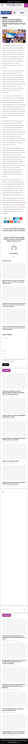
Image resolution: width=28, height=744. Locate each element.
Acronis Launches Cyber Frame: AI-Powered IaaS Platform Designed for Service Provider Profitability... (14, 661)
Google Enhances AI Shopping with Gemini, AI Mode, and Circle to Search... (14, 439)
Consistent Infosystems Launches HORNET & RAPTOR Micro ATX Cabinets (14, 483)
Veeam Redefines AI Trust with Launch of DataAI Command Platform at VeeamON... (13, 732)
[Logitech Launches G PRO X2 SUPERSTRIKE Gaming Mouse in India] (14, 406)
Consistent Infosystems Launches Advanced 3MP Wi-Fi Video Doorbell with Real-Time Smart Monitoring (13, 392)
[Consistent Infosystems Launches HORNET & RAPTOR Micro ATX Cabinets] (14, 473)
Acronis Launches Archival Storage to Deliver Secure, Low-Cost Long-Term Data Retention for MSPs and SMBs (14, 327)
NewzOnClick (6, 28)
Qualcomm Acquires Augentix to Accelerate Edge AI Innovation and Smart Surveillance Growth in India (13, 282)
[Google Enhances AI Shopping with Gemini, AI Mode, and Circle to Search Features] (14, 428)
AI (12, 203)
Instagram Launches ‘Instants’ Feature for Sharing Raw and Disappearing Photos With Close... (13, 686)
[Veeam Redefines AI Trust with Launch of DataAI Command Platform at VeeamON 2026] (14, 722)
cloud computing (6, 203)
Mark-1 (18, 742)
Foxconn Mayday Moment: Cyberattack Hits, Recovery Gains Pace (13, 709)
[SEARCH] (24, 609)
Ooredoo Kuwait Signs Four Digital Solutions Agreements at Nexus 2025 (14, 230)
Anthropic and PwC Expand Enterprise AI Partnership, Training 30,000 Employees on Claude (14, 637)
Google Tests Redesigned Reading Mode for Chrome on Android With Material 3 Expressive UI (14, 239)
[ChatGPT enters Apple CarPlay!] (14, 451)
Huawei (4, 46)
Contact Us (17, 2)
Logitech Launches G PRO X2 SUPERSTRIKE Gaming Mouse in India (13, 416)
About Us (10, 2)
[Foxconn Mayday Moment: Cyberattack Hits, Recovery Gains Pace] (14, 699)
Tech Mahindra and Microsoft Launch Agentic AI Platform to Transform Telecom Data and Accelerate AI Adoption (14, 305)
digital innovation (21, 203)
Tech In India (5, 17)
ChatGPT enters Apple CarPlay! (10, 461)
